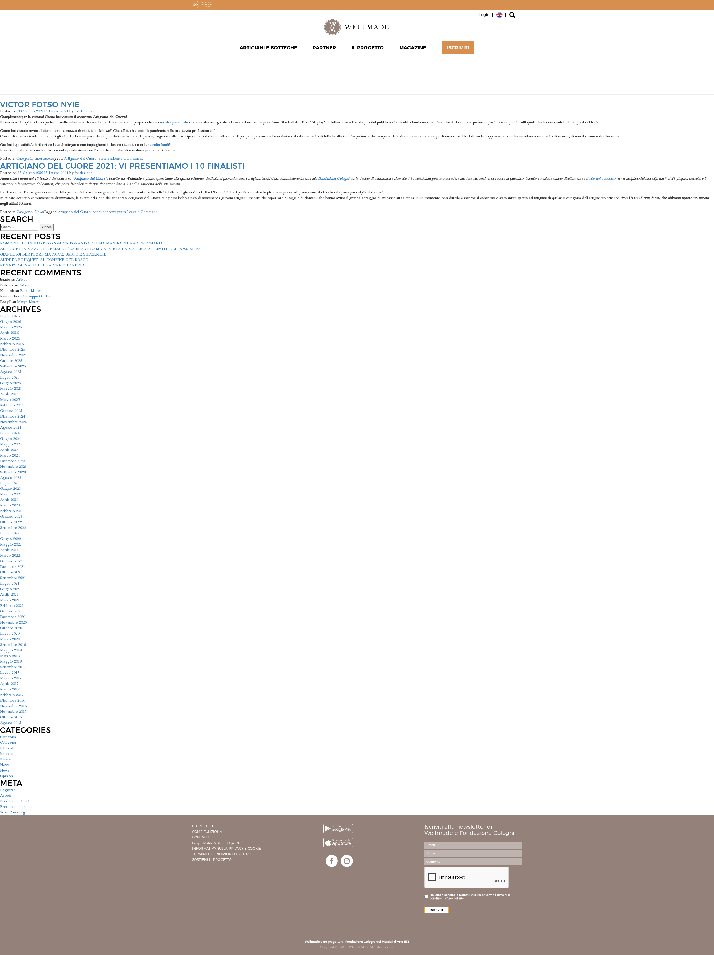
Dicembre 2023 (12, 461)
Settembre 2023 (13, 472)
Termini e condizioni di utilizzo (223, 854)
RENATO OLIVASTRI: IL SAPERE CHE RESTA (42, 265)
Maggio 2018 (11, 661)
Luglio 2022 (10, 533)
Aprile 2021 (9, 594)
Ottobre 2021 (11, 572)
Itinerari (6, 759)
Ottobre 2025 (11, 360)
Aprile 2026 (9, 333)
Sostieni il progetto (212, 859)
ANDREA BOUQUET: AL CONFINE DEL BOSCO (44, 260)
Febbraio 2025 (12, 405)
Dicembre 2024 (12, 416)
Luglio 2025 (10, 377)
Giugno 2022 (10, 539)
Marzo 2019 (10, 656)
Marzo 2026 (10, 338)
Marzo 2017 (10, 689)
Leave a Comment (128, 158)
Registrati (8, 790)
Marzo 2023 (10, 505)
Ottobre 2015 (11, 717)
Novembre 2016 (13, 706)
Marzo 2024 (10, 455)
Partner (324, 47)
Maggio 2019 (11, 650)
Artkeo (22, 279)
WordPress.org (12, 812)
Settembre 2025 (13, 366)
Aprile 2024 (9, 450)
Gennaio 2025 (11, 411)
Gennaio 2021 (11, 611)
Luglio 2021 (10, 583)
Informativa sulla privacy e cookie (226, 848)
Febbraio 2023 (12, 511)
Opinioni (7, 776)
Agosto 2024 (10, 427)
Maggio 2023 (11, 494)
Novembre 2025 (13, 355)
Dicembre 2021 (12, 566)
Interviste (42, 158)
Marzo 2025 (10, 399)
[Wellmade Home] (357, 27)
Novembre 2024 (13, 422)
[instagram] (347, 861)
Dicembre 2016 (12, 700)
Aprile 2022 (9, 550)
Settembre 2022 (13, 527)
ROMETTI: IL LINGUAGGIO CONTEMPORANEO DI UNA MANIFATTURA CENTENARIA (81, 243)
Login (484, 14)
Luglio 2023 (10, 483)
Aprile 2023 (9, 500)
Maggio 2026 (11, 327)
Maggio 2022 (11, 544)
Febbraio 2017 (12, 695)
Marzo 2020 (10, 639)
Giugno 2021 (10, 589)
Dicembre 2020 (12, 617)
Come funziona (207, 832)
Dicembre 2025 (12, 349)
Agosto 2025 (10, 372)
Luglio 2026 (10, 316)
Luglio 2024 (10, 433)
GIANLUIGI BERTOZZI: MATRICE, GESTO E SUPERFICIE (53, 254)
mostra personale (174, 122)
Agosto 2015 (10, 723)
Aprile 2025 (9, 394)
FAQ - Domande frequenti (217, 843)
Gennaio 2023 (11, 516)
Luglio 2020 (10, 633)
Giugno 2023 (10, 488)
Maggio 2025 (11, 388)
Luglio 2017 (10, 672)
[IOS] (338, 842)
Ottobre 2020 (11, 628)
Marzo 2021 (10, 600)
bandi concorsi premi (110, 212)
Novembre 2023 (13, 466)
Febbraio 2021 (12, 605)
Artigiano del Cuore (80, 158)
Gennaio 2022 (11, 561)
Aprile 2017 (9, 684)
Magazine (412, 47)
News (39, 212)
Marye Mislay (28, 302)
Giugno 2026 (10, 321)
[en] (499, 14)
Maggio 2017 (11, 678)
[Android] (338, 828)
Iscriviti (458, 47)
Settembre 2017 (13, 667)
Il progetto (203, 826)
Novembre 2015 (13, 711)
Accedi (5, 795)
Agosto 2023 (10, 478)
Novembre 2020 (13, 622)
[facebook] (332, 861)
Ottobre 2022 (11, 522)
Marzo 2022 (10, 555)
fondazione (84, 111)
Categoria (24, 158)
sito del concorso (602, 178)
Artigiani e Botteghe (268, 47)
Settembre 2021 (13, 578)
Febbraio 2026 (12, 344)
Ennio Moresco (32, 291)
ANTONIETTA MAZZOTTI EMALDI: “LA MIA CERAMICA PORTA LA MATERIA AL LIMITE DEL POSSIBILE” (100, 249)
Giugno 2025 (10, 383)
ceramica (106, 158)
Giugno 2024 (10, 439)
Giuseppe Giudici (36, 296)
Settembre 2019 (13, 645)
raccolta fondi (158, 144)
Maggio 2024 (11, 444)
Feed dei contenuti (15, 801)
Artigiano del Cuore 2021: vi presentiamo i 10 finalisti (122, 166)
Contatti (200, 837)
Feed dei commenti (16, 806)
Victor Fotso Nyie (40, 104)
